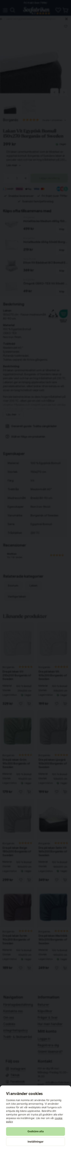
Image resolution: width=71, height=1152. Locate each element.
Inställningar (36, 1141)
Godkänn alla (35, 1131)
